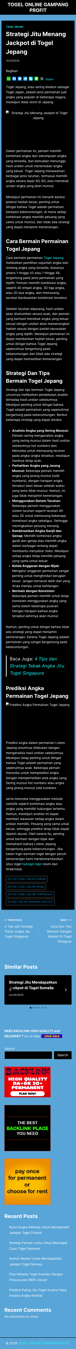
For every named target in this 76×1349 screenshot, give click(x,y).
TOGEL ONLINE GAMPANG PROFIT (44, 1343)
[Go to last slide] (10, 989)
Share (49, 79)
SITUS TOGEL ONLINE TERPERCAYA (30, 894)
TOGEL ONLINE (14, 26)
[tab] (31, 1008)
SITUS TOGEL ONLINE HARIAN (27, 878)
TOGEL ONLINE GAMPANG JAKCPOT (30, 901)
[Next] (66, 989)
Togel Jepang (53, 258)
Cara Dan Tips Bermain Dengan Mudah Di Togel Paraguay (59, 931)
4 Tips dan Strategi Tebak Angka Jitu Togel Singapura (37, 666)
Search (9, 1048)
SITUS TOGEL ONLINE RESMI (26, 886)
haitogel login (32, 864)
